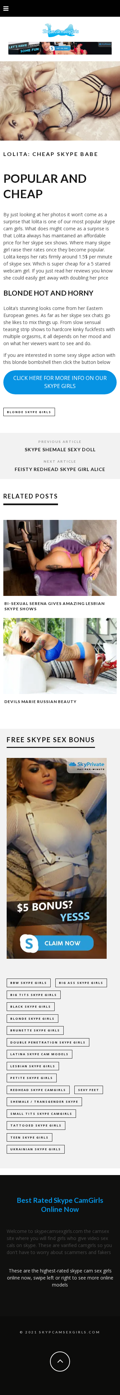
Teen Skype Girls (29, 1137)
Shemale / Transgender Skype (44, 1101)
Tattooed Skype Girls (36, 1125)
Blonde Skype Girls (29, 412)
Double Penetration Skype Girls (48, 1042)
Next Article (60, 461)
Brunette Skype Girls (35, 1030)
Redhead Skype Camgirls (38, 1090)
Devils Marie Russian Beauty (40, 701)
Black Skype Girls (30, 1006)
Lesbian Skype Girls (32, 1066)
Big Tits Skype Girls (33, 995)
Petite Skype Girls (31, 1078)
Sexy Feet (88, 1090)
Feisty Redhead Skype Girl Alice (60, 469)
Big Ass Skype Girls (81, 983)
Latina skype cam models (39, 1054)
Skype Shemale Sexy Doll (60, 449)
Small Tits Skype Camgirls (41, 1113)
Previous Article (60, 442)
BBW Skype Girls (28, 983)
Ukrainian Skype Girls (35, 1149)
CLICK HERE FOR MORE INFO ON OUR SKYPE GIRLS (60, 382)
